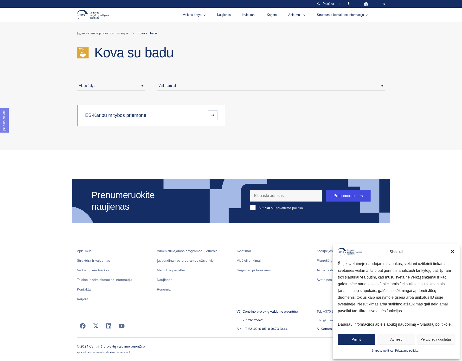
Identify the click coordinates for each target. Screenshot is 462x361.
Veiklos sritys (192, 15)
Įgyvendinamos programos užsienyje (102, 33)
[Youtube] (122, 326)
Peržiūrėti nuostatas (436, 339)
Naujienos (224, 15)
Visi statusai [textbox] (167, 86)
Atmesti (396, 339)
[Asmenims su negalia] (349, 4)
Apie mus (295, 15)
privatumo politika (289, 208)
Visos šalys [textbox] (87, 86)
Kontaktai (84, 289)
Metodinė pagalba (171, 270)
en (383, 4)
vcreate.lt (98, 352)
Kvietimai (248, 15)
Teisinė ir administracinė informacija (104, 280)
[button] (452, 251)
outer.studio (124, 352)
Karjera (272, 15)
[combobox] (111, 86)
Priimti (356, 339)
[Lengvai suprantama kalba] (366, 4)
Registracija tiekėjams (254, 270)
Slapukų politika (382, 350)
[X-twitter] (96, 326)
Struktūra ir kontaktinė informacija (340, 15)
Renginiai (164, 289)
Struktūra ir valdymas (93, 260)
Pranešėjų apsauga (332, 260)
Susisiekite (4, 118)
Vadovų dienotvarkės (93, 270)
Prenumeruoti (345, 196)
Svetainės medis (329, 280)
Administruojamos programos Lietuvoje (187, 251)
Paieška (328, 4)
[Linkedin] (109, 326)
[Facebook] (83, 326)
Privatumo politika (406, 350)
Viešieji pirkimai (249, 260)
